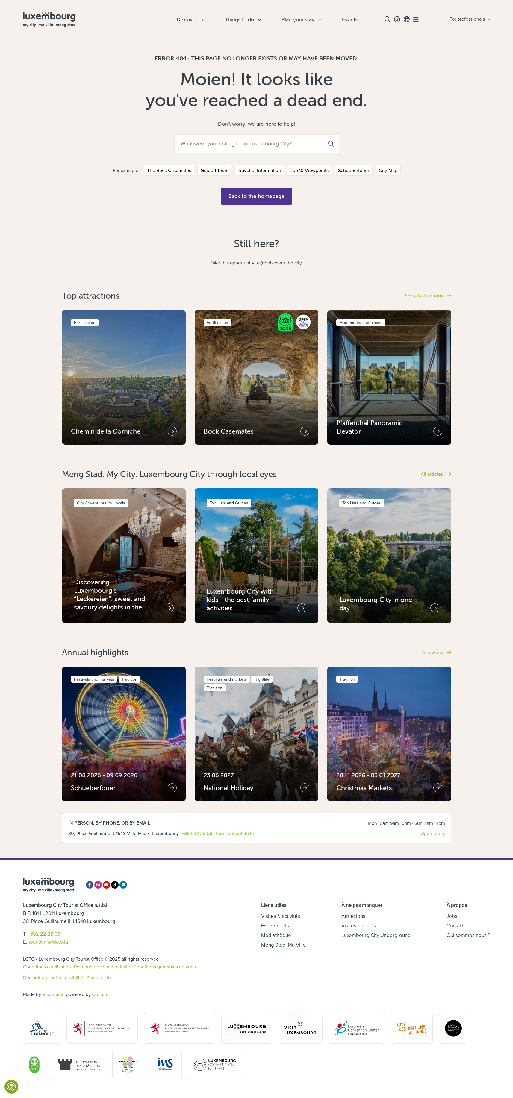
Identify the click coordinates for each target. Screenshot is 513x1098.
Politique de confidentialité (102, 966)
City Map (388, 170)
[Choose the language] (407, 19)
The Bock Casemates (169, 170)
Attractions (353, 916)
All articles (432, 474)
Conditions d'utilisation (47, 966)
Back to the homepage (256, 196)
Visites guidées (358, 925)
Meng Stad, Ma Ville (283, 944)
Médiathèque (276, 935)
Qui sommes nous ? (468, 935)
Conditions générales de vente (165, 966)
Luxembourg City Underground (376, 935)
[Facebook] (89, 885)
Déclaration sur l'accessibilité (53, 977)
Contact (455, 925)
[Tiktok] (115, 885)
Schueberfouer (353, 170)
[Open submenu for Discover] (202, 19)
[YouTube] (106, 885)
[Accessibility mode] (397, 19)
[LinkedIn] (123, 885)
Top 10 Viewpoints (309, 170)
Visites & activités (280, 916)
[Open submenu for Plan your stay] (319, 19)
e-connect (52, 994)
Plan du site (99, 977)
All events (433, 652)
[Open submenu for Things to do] (259, 19)
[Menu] (416, 19)
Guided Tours (214, 170)
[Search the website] (388, 19)
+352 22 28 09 (197, 833)
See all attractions (424, 296)
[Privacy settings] (11, 1087)
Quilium (100, 994)
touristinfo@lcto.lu (235, 833)
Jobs (452, 916)
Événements (275, 925)
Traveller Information (259, 170)
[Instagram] (98, 885)
